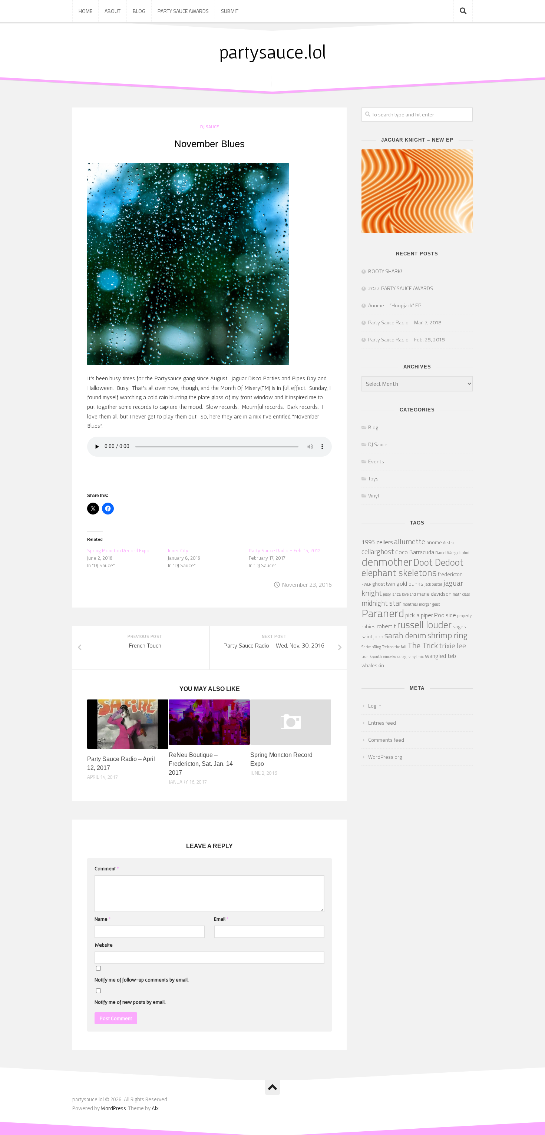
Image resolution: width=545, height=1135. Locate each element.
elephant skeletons (399, 572)
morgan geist (429, 604)
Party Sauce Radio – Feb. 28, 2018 (406, 339)
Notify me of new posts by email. (130, 1002)
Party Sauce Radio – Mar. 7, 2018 (405, 322)
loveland (409, 594)
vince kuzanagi (395, 656)
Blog (139, 11)
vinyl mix (416, 656)
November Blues (209, 143)
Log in (375, 705)
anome (434, 542)
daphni (463, 553)
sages (459, 626)
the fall (400, 647)
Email (221, 919)
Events (376, 461)
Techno (387, 647)
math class (461, 594)
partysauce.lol (272, 52)
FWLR (366, 584)
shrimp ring (447, 635)
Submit (229, 11)
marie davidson (434, 594)
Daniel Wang (445, 553)
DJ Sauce (209, 126)
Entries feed (382, 723)
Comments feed (386, 740)
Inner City (178, 550)
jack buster (433, 584)
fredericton (450, 574)
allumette (409, 541)
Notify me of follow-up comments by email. (142, 980)
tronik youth (371, 656)
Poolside (445, 614)
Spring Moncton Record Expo (118, 550)
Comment (107, 868)
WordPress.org (385, 757)
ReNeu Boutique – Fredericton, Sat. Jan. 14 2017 (201, 764)
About (112, 11)
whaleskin (372, 665)
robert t (386, 626)
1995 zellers (377, 541)
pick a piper (419, 614)
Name (103, 919)
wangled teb (440, 655)
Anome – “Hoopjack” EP (394, 305)
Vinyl (373, 495)
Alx (155, 1108)
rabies (368, 626)
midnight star (381, 603)
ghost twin (383, 584)
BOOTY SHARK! (385, 271)
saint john (372, 636)
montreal (410, 604)
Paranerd (382, 613)
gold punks (409, 583)
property (464, 616)
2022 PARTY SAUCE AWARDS (400, 288)
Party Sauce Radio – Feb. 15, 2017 (284, 550)
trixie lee (452, 645)
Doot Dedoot (438, 562)
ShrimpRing (371, 647)
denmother (386, 561)
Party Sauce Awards (183, 11)
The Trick (422, 645)
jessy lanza (392, 594)
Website (104, 945)
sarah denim (405, 635)
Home (85, 11)
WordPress (113, 1108)
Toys (373, 478)
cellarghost (377, 551)
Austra (448, 543)
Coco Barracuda (414, 551)
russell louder (424, 624)
